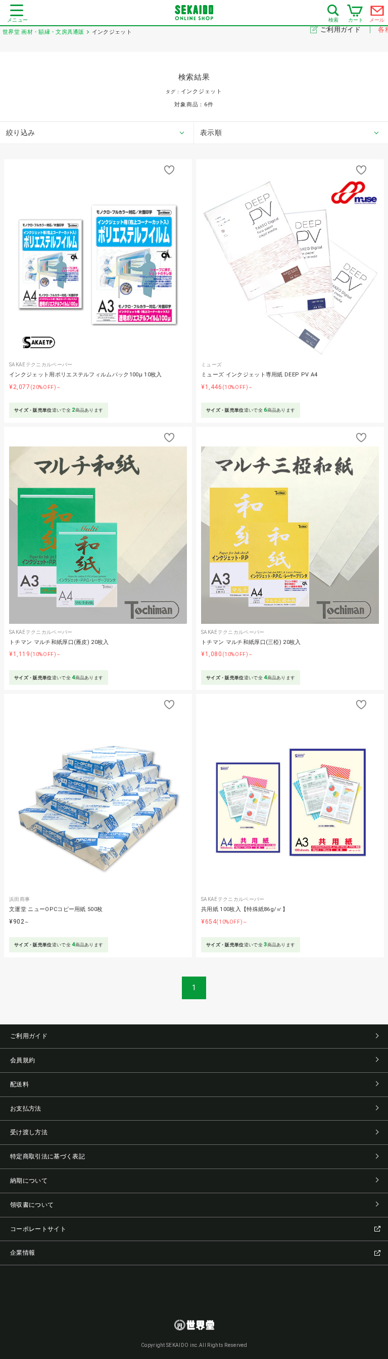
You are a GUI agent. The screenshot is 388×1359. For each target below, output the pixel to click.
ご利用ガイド (341, 29)
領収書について (32, 1204)
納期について (28, 1180)
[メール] (377, 13)
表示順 (211, 132)
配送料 (19, 1084)
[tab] (97, 133)
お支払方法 (25, 1108)
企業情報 (22, 1252)
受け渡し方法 (28, 1132)
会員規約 (22, 1060)
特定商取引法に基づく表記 (47, 1156)
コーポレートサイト (38, 1229)
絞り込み (20, 132)
